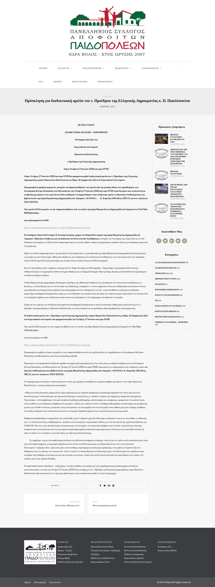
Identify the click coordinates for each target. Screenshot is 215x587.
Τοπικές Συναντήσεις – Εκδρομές (171, 322)
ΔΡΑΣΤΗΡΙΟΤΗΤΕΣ (92, 68)
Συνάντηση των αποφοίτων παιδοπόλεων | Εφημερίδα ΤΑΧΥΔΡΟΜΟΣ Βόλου (178, 210)
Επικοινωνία (105, 82)
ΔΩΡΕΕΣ (58, 82)
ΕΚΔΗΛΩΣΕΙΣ (122, 68)
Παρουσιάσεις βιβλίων (166, 311)
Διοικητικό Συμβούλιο (67, 554)
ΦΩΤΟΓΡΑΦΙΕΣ (79, 82)
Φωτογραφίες (40, 582)
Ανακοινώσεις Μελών (165, 268)
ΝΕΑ (41, 82)
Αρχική (27, 582)
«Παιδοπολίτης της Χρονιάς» (70, 561)
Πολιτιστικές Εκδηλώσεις (167, 317)
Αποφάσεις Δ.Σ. (162, 273)
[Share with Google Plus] (109, 485)
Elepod (168, 582)
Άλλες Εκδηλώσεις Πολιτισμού (170, 262)
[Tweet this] (104, 485)
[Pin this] (113, 485)
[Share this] (100, 485)
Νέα (157, 300)
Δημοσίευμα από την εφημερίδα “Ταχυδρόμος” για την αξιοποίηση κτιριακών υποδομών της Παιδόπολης (179, 156)
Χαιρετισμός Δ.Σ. (65, 546)
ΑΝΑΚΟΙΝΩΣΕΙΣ (150, 68)
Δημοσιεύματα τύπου (166, 279)
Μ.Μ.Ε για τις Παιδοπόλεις (167, 295)
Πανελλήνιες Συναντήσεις (168, 306)
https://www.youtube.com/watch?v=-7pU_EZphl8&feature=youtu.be (57, 227)
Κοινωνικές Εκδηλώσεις (167, 290)
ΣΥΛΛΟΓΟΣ (63, 68)
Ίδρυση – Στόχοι (64, 550)
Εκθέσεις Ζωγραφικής (134, 554)
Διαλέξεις (107, 97)
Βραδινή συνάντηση (176, 172)
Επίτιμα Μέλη (63, 558)
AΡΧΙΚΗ (43, 68)
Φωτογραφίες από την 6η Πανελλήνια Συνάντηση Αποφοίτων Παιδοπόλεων (179, 191)
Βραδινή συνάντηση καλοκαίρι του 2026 (177, 138)
